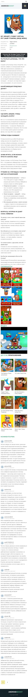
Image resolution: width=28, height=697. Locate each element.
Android (7, 6)
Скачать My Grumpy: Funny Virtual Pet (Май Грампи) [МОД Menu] (14, 55)
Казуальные (13, 45)
